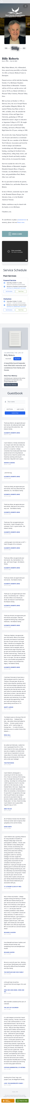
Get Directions (9, 291)
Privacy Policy (10, 1096)
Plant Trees (21, 291)
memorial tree (22, 220)
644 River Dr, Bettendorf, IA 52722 (16, 288)
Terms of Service (19, 1096)
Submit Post (15, 413)
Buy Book (17, 358)
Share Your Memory (10, 384)
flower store (20, 222)
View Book (8, 358)
